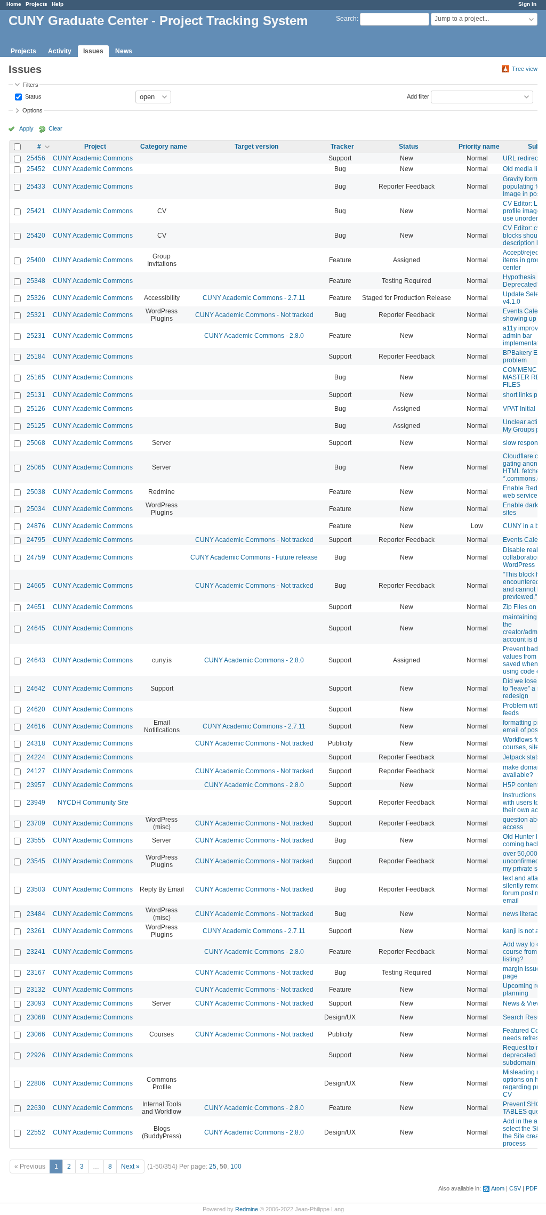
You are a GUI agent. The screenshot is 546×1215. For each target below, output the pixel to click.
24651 (36, 607)
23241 (36, 951)
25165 (36, 377)
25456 (36, 158)
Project (95, 146)
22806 (36, 1083)
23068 (36, 1017)
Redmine (246, 1209)
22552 (36, 1132)
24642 (36, 688)
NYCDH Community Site (93, 802)
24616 (36, 726)
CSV (515, 1188)
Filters (30, 85)
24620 (36, 709)
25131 (36, 395)
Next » (130, 1166)
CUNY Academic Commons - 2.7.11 (254, 298)
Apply (26, 128)
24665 (36, 585)
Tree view (524, 69)
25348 (36, 281)
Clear (55, 128)
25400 (36, 260)
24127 (36, 771)
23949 (36, 802)
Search (346, 18)
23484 (36, 914)
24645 (36, 628)
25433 (36, 186)
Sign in (527, 4)
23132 (36, 989)
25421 (36, 211)
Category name (163, 146)
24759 (36, 557)
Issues (93, 51)
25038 (36, 492)
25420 (36, 235)
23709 (36, 823)
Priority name (479, 146)
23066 (36, 1034)
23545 (36, 861)
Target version (256, 146)
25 (212, 1166)
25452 (36, 169)
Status (32, 96)
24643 (36, 660)
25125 (36, 426)
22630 (36, 1108)
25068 (36, 443)
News (123, 51)
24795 (36, 540)
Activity (59, 51)
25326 (36, 298)
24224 (36, 757)
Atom (497, 1188)
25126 (36, 408)
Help (57, 4)
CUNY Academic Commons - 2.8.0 (254, 335)
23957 (36, 785)
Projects (36, 4)
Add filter (418, 96)
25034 (36, 509)
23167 (36, 972)
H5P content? (522, 785)
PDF (531, 1188)
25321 (36, 315)
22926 (36, 1055)
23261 (36, 931)
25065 (36, 467)
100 (236, 1166)
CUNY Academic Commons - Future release (254, 557)
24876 (36, 526)
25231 (36, 335)
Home (13, 4)
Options (32, 110)
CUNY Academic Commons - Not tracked (254, 315)
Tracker (342, 146)
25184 (36, 356)
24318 (36, 743)
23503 (36, 889)
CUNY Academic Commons (93, 158)
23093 (36, 1003)
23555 (36, 840)
